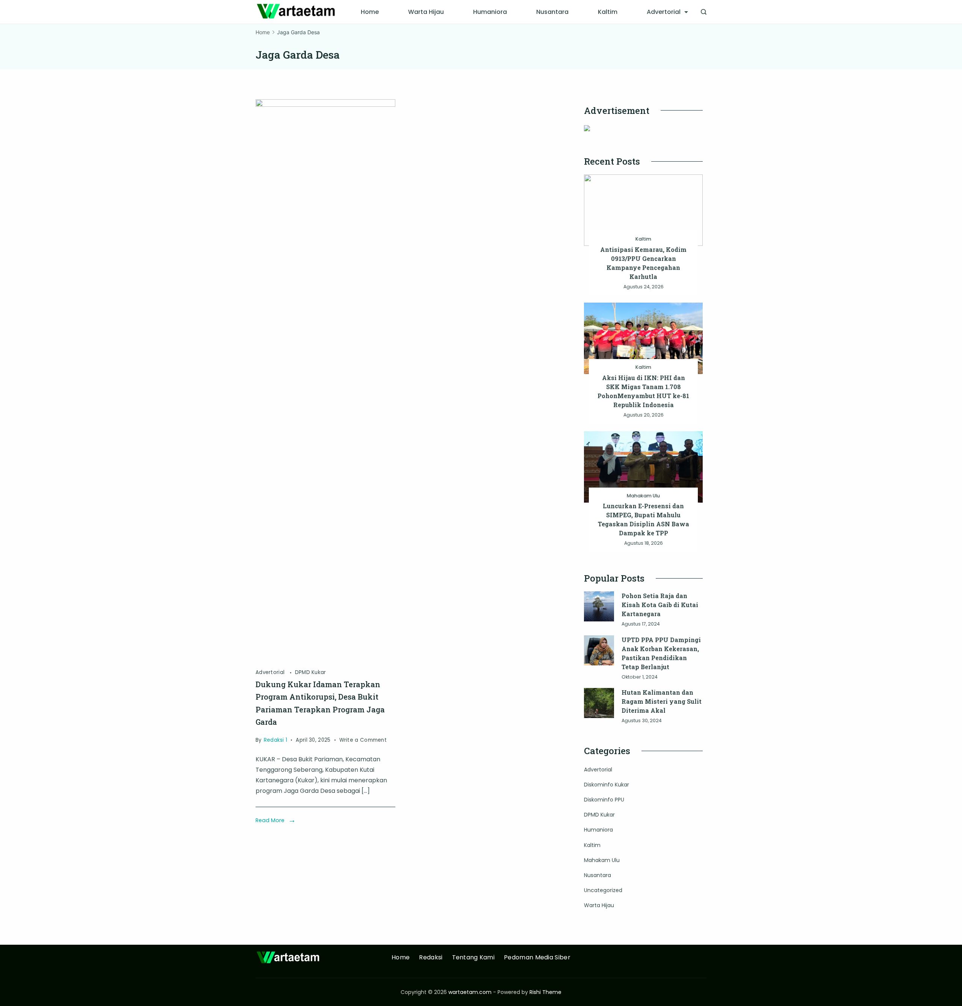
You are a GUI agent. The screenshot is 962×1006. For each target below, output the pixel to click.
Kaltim (607, 12)
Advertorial (664, 12)
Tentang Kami (473, 958)
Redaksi (430, 958)
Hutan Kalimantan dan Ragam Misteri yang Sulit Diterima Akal (662, 701)
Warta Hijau (426, 12)
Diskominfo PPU (604, 799)
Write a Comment (363, 741)
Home (370, 12)
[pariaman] (325, 104)
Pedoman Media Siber (537, 958)
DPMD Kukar (310, 672)
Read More (270, 820)
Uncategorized (603, 890)
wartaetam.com (470, 992)
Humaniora (490, 12)
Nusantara (552, 12)
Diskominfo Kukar (606, 784)
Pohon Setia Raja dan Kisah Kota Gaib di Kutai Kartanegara (660, 605)
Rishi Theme (545, 992)
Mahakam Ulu (643, 495)
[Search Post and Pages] (703, 12)
